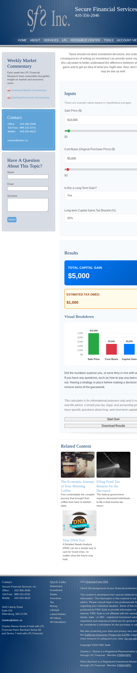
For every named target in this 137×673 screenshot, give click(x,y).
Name (10, 172)
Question (12, 195)
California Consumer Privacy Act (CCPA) (107, 634)
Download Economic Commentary (30, 97)
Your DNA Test (74, 540)
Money (54, 606)
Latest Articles (58, 614)
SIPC (128, 655)
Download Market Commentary (28, 90)
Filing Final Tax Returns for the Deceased (108, 486)
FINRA (121, 655)
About (35, 40)
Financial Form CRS (96, 581)
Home (22, 40)
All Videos (55, 618)
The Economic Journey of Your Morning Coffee (77, 486)
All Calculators (58, 622)
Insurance (55, 598)
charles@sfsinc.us (17, 140)
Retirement (56, 586)
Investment (56, 590)
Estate (53, 594)
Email (10, 183)
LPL (64, 40)
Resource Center (85, 40)
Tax (52, 602)
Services (51, 40)
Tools (108, 40)
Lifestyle (54, 610)
